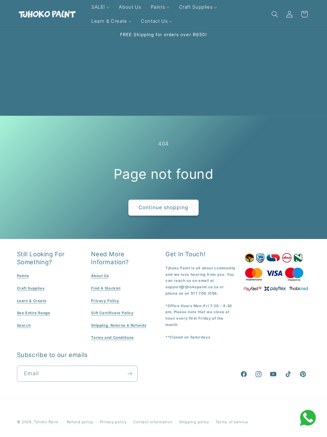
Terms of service (232, 422)
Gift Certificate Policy (112, 313)
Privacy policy (113, 422)
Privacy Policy (105, 300)
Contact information (152, 422)
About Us (100, 276)
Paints (23, 276)
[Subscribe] (129, 373)
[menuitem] (100, 7)
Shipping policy (194, 422)
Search (24, 325)
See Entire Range (33, 313)
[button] (274, 14)
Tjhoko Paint (46, 422)
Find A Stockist (105, 288)
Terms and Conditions (112, 337)
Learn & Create (32, 300)
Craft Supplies (31, 288)
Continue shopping (164, 207)
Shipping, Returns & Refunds (118, 325)
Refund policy (80, 422)
